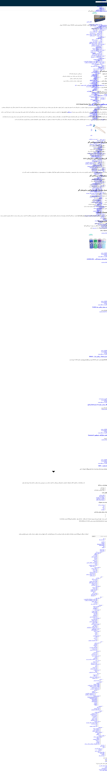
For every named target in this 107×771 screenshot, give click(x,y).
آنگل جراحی (94, 86)
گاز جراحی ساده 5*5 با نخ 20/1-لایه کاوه (97, 404)
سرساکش (69, 112)
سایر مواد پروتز (94, 603)
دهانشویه (98, 214)
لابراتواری (103, 140)
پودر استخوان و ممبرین (95, 156)
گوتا (94, 592)
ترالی (96, 98)
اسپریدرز (95, 117)
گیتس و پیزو (94, 593)
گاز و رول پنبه (94, 194)
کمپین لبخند (97, 750)
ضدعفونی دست (96, 728)
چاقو (96, 671)
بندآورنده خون (94, 715)
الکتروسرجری (94, 82)
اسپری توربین (94, 183)
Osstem (103, 5)
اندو (101, 576)
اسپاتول (95, 644)
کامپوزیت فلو (94, 556)
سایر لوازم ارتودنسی (95, 709)
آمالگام (95, 554)
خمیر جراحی (94, 188)
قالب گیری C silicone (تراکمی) (91, 600)
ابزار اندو (98, 651)
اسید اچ (95, 557)
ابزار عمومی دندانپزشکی (95, 144)
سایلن (101, 202)
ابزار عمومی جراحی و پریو (91, 86)
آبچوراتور (95, 77)
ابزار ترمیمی (97, 642)
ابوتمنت (95, 702)
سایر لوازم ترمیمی (93, 572)
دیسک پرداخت (94, 568)
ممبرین (95, 690)
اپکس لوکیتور (94, 75)
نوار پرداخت (92, 575)
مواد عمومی (97, 712)
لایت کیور (95, 70)
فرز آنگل (95, 675)
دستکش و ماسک (98, 732)
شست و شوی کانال (93, 582)
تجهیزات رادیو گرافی (95, 87)
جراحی (100, 679)
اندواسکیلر (95, 78)
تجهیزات (100, 605)
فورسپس (95, 658)
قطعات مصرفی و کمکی (95, 686)
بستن (106, 759)
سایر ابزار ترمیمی (93, 115)
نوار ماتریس (92, 573)
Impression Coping (93, 698)
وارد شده (94, 227)
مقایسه (103, 754)
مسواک (98, 209)
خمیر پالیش (92, 566)
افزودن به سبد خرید (103, 93)
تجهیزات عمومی (96, 100)
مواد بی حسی (94, 719)
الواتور (96, 656)
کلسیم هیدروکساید (93, 581)
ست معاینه (95, 667)
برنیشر (95, 646)
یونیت (96, 96)
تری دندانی (95, 661)
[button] (103, 398)
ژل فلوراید (95, 716)
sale (76, 85)
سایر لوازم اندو (94, 594)
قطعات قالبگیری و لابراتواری (94, 685)
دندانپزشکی (102, 85)
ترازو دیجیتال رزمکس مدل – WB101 (98, 356)
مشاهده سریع (104, 254)
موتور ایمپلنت (94, 83)
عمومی (100, 710)
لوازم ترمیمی (97, 567)
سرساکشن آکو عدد (102, 91)
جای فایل (93, 595)
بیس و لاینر (95, 560)
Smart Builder (94, 699)
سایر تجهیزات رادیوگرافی (92, 627)
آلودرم (93, 691)
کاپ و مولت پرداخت (90, 574)
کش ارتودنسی (97, 178)
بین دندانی (98, 740)
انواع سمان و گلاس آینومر (92, 562)
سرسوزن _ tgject (102, 465)
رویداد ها (100, 221)
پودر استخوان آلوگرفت (90, 162)
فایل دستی (95, 588)
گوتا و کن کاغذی (93, 589)
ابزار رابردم (94, 653)
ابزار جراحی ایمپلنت (100, 9)
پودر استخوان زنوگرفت (90, 163)
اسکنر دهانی (94, 90)
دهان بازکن (95, 29)
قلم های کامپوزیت (93, 647)
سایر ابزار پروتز (94, 662)
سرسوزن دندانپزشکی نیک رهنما (100, 25)
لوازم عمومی (97, 191)
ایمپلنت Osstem (96, 695)
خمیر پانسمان (94, 583)
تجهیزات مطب (97, 95)
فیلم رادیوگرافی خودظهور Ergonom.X (97, 435)
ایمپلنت (100, 681)
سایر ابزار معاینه (93, 99)
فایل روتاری (94, 587)
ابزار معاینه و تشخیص (95, 664)
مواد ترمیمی (102, 192)
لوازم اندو (98, 586)
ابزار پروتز (97, 73)
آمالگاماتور (95, 71)
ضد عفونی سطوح (96, 730)
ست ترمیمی (94, 81)
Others (95, 704)
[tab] (52, 97)
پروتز (101, 596)
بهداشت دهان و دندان (97, 208)
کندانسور (95, 110)
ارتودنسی (100, 706)
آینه (96, 725)
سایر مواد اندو (94, 585)
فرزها (98, 101)
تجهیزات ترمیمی (96, 606)
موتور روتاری (94, 74)
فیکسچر (98, 682)
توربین (96, 639)
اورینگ (98, 707)
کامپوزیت (95, 555)
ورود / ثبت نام (102, 755)
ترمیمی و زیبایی (99, 552)
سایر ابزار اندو (94, 72)
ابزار (101, 69)
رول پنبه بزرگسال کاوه (102, 28)
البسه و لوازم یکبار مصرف (91, 193)
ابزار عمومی (94, 678)
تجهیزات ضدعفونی (96, 628)
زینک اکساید (99, 173)
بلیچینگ (95, 561)
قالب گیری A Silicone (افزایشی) (90, 599)
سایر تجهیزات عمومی (92, 640)
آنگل (96, 101)
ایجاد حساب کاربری (103, 765)
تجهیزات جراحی (96, 81)
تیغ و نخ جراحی (97, 680)
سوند (96, 666)
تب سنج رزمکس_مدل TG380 (99, 307)
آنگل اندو (95, 76)
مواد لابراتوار (102, 213)
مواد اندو (98, 577)
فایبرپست (95, 570)
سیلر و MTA (94, 579)
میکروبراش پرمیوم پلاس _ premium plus (97, 259)
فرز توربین (95, 674)
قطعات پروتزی (96, 684)
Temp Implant (94, 170)
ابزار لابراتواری (97, 669)
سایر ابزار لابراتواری (93, 95)
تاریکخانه (95, 88)
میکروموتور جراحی (93, 621)
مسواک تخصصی (96, 210)
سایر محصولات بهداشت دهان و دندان (92, 743)
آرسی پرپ (100, 177)
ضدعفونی (100, 727)
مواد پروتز (97, 598)
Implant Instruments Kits (92, 697)
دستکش (98, 734)
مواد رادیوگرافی (94, 720)
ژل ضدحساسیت (93, 714)
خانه (106, 11)
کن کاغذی (93, 590)
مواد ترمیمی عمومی (93, 565)
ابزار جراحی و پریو (96, 655)
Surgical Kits (99, 6)
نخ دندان (98, 741)
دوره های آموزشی (98, 748)
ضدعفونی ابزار (97, 729)
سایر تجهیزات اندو (93, 80)
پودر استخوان (94, 692)
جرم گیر (95, 638)
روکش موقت (99, 187)
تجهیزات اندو (102, 29)
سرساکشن (96, 11)
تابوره (96, 97)
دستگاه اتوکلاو (94, 93)
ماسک (98, 733)
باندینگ (100, 197)
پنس (96, 665)
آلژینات (95, 602)
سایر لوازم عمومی (98, 160)
